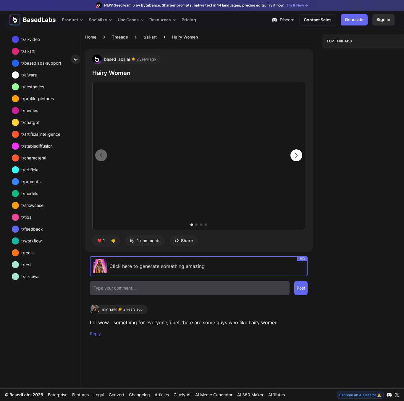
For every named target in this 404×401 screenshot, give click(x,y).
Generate (354, 19)
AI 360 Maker (250, 394)
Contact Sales (318, 19)
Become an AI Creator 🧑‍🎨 (360, 395)
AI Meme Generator (213, 394)
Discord (287, 19)
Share (187, 240)
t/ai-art (150, 36)
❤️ (101, 240)
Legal (98, 394)
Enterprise (57, 394)
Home (90, 36)
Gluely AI (182, 394)
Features (80, 394)
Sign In (383, 19)
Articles (162, 394)
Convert (116, 394)
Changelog (139, 394)
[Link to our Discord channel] (389, 395)
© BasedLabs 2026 (24, 394)
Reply (95, 333)
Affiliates (276, 394)
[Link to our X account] (397, 394)
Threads (120, 36)
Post (301, 287)
